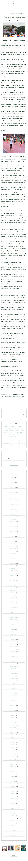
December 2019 (13, 671)
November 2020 (13, 644)
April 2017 (13, 749)
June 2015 (13, 803)
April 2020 (13, 661)
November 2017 (13, 732)
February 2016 (13, 783)
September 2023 (13, 560)
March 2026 (13, 487)
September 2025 (13, 502)
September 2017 (13, 737)
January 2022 (13, 609)
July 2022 (13, 595)
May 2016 (13, 776)
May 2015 (13, 805)
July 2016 (13, 771)
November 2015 (13, 791)
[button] (14, 11)
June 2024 (13, 538)
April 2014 (13, 837)
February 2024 (13, 548)
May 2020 (13, 658)
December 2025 (13, 494)
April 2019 (13, 690)
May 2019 (13, 688)
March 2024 (13, 546)
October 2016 (13, 764)
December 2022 (13, 582)
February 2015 (13, 813)
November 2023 (13, 556)
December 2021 (13, 612)
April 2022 (13, 602)
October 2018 (13, 705)
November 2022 (13, 585)
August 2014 (13, 827)
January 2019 (13, 698)
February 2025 (13, 519)
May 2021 (13, 629)
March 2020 (13, 663)
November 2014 (13, 820)
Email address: (14, 455)
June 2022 (13, 597)
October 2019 (13, 676)
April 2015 (13, 808)
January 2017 (13, 756)
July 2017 (13, 742)
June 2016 (13, 774)
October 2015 (13, 793)
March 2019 (13, 693)
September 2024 (13, 531)
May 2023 (13, 570)
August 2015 (13, 798)
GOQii (14, 2)
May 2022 (13, 600)
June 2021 (13, 627)
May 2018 (13, 717)
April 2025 (13, 514)
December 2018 (13, 700)
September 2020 (13, 649)
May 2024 (13, 541)
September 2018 (13, 707)
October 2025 (13, 499)
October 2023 (13, 558)
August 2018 (13, 710)
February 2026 (13, 489)
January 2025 (13, 521)
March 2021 (13, 634)
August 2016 (13, 769)
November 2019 (13, 673)
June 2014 (13, 832)
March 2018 (13, 722)
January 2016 (13, 786)
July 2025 (13, 506)
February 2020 (13, 666)
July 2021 (13, 624)
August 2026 (13, 475)
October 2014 (13, 823)
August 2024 (13, 533)
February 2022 (13, 607)
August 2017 (13, 739)
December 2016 (13, 759)
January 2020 (13, 668)
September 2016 (13, 766)
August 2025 (13, 504)
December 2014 (13, 818)
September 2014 (13, 825)
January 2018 (13, 727)
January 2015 (13, 815)
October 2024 (13, 529)
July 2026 (13, 477)
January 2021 (13, 639)
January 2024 (13, 551)
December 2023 (13, 553)
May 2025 (13, 511)
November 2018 (13, 703)
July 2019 (13, 683)
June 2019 (13, 685)
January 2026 (13, 492)
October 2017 (13, 734)
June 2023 (13, 568)
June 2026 (13, 480)
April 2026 (13, 484)
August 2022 (13, 592)
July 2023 (13, 565)
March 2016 (13, 781)
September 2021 (13, 619)
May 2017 (13, 747)
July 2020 (13, 654)
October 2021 (13, 617)
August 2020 (13, 651)
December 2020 (13, 641)
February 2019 (13, 695)
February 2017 (13, 754)
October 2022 (13, 587)
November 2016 (13, 761)
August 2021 (13, 622)
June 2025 (13, 509)
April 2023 (13, 573)
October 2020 (13, 646)
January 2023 (13, 580)
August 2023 (13, 563)
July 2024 (13, 536)
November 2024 (13, 526)
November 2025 (13, 497)
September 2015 (13, 796)
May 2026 (13, 482)
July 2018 (13, 712)
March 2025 (13, 516)
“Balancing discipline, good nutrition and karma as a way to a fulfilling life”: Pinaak (14, 19)
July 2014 (13, 830)
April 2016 (13, 778)
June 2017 (13, 744)
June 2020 (13, 656)
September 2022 (13, 590)
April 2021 (13, 631)
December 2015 (13, 788)
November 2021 (13, 614)
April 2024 (13, 543)
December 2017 (13, 729)
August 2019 (13, 680)
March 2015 (13, 810)
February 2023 (13, 578)
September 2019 (13, 678)
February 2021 (13, 636)
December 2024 (13, 524)
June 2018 (13, 715)
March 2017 (13, 752)
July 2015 (13, 801)
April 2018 (13, 720)
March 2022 (13, 605)
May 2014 (13, 835)
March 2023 (13, 575)
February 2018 (13, 725)
